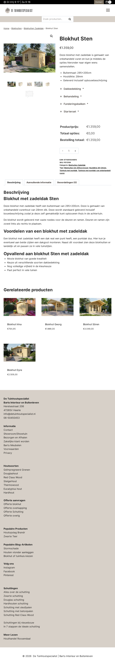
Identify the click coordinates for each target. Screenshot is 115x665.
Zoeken (71, 19)
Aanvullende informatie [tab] (39, 182)
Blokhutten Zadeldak (34, 28)
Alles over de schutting (17, 591)
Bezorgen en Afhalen (15, 437)
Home (6, 28)
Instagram (9, 567)
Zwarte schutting (13, 595)
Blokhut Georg (53, 324)
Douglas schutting (14, 599)
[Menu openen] (107, 10)
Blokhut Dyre (14, 369)
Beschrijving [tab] (14, 182)
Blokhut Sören (91, 324)
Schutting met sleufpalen (18, 607)
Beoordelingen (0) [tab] (67, 182)
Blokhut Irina (14, 324)
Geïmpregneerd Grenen (17, 469)
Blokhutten (16, 28)
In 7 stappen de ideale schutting (22, 626)
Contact (99, 2)
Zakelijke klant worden (16, 441)
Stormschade (11, 548)
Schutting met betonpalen (18, 611)
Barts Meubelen (12, 445)
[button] (51, 36)
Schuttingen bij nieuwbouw (19, 622)
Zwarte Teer (10, 536)
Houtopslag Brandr (14, 532)
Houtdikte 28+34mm (97, 168)
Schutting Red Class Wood (19, 614)
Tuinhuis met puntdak (68, 170)
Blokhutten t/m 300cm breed (76, 168)
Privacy (8, 452)
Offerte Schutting (13, 511)
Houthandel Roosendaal (17, 638)
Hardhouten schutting (16, 603)
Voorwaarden (11, 448)
